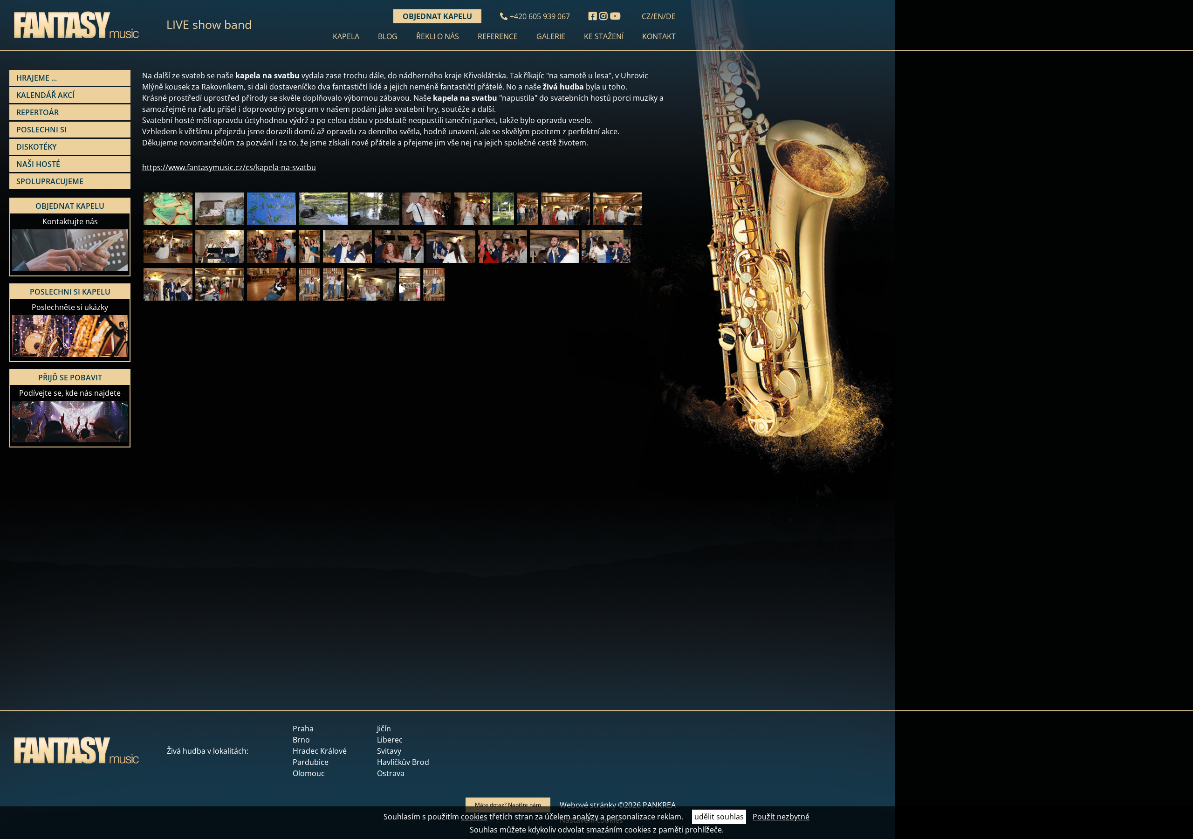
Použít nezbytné (781, 816)
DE (671, 16)
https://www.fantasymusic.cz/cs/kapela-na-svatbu (229, 167)
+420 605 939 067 (540, 16)
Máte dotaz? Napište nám (508, 805)
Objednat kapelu (437, 16)
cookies (474, 816)
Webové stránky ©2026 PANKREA (618, 805)
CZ (646, 16)
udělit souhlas (719, 816)
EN (658, 16)
